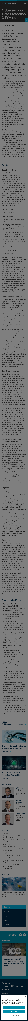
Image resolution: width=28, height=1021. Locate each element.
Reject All (14, 1011)
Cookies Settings (14, 1015)
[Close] (25, 997)
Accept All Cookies (14, 1007)
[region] (14, 1007)
